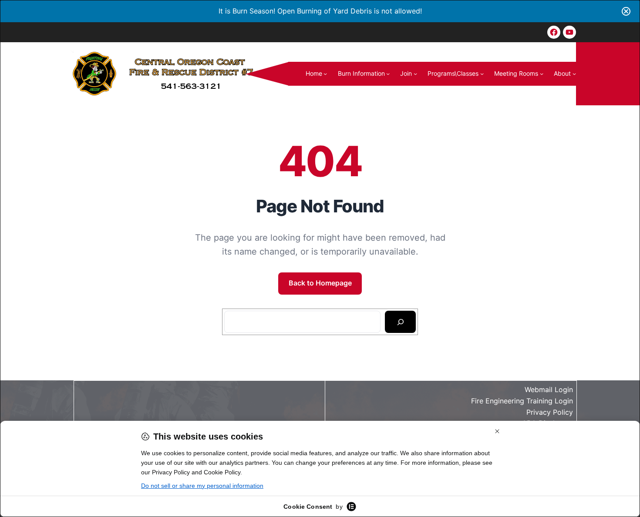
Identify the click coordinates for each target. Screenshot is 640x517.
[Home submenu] (325, 73)
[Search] (400, 322)
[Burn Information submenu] (388, 73)
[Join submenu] (415, 73)
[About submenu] (574, 73)
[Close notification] (626, 11)
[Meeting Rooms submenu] (541, 73)
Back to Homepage (320, 283)
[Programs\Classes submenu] (482, 73)
